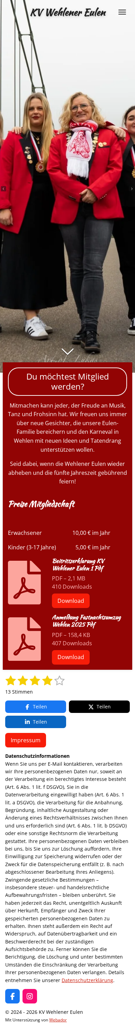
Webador (58, 1019)
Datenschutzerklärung (87, 980)
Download (70, 601)
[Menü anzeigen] (122, 12)
